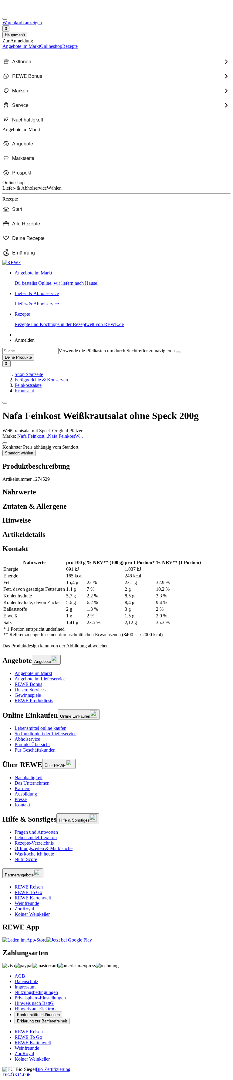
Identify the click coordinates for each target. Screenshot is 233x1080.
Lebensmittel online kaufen (40, 728)
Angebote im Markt (33, 673)
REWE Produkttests (34, 700)
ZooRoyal (24, 908)
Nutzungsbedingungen (36, 992)
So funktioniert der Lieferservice (45, 733)
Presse (21, 799)
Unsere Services (30, 689)
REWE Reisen (29, 886)
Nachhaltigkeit (28, 777)
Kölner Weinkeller (32, 914)
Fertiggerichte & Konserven (41, 379)
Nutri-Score (26, 859)
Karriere (22, 788)
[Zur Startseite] (23, 11)
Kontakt (22, 804)
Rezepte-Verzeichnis (34, 843)
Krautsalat (24, 390)
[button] (4, 403)
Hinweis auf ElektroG (36, 1008)
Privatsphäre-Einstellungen (40, 997)
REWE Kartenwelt (33, 897)
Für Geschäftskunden (35, 750)
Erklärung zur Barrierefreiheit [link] (42, 1021)
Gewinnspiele (28, 695)
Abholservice (27, 739)
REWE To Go (28, 892)
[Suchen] (178, 352)
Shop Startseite (29, 374)
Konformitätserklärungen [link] (38, 1014)
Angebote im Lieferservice (40, 678)
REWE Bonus (28, 684)
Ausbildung (26, 793)
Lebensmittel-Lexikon (36, 837)
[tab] (116, 492)
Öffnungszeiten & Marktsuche (44, 848)
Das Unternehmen (32, 783)
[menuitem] (116, 61)
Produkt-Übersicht (32, 744)
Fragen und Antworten (36, 832)
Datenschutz (26, 981)
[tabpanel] (116, 598)
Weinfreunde (27, 903)
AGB (20, 976)
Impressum (25, 986)
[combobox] (30, 351)
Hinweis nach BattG (34, 1003)
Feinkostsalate (28, 385)
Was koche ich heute (34, 853)
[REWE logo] (11, 262)
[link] (123, 278)
